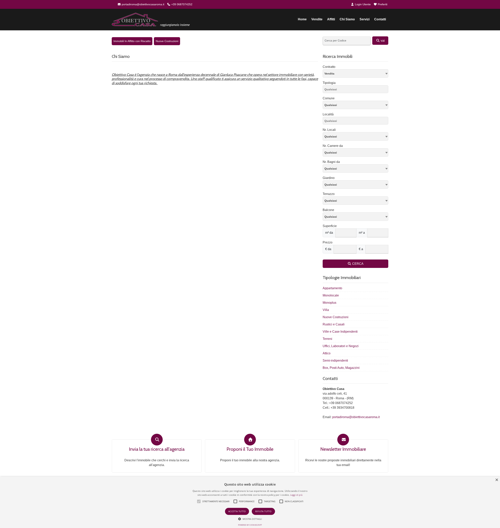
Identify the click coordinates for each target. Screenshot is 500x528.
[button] (199, 501)
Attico (326, 353)
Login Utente (362, 4)
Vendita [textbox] (329, 73)
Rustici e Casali (334, 324)
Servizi (365, 19)
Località (328, 114)
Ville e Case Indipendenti (340, 331)
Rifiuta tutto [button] (263, 511)
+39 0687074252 (181, 4)
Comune (329, 98)
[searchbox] (356, 89)
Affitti (331, 19)
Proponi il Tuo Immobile (250, 449)
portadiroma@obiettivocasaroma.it (142, 4)
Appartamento (332, 288)
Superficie (330, 226)
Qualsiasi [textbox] (330, 105)
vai (382, 40)
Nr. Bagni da (331, 161)
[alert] (250, 502)
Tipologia (329, 82)
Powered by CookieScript (250, 525)
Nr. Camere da (333, 145)
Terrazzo (329, 194)
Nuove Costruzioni (167, 41)
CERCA (357, 263)
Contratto (329, 66)
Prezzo (327, 242)
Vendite (316, 19)
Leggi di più (296, 494)
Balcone (328, 210)
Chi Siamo (347, 19)
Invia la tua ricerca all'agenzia (157, 449)
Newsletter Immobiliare (343, 449)
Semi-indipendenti (335, 360)
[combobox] (355, 73)
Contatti (380, 19)
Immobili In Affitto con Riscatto (132, 41)
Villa (326, 310)
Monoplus (329, 302)
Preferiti (382, 4)
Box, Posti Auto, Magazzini (341, 367)
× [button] (496, 480)
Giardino (329, 178)
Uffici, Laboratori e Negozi (341, 346)
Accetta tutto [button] (237, 511)
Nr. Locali (329, 129)
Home (302, 19)
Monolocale (331, 295)
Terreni (327, 338)
